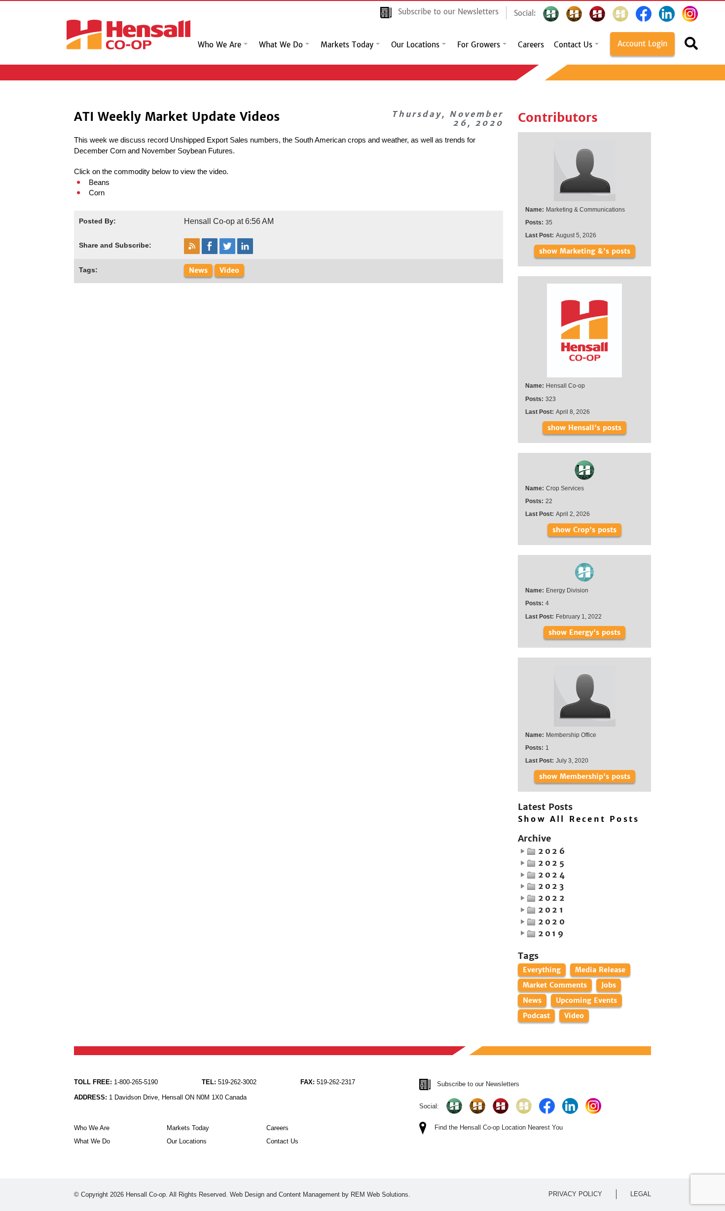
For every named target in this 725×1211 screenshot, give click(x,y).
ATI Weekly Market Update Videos (177, 116)
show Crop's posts (584, 529)
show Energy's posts (584, 632)
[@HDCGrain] (597, 14)
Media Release (600, 969)
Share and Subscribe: (115, 245)
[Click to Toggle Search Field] (691, 46)
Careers (531, 44)
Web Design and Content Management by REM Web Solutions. (320, 1194)
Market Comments (555, 985)
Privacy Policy (575, 1194)
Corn (97, 192)
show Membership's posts (584, 776)
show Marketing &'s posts (584, 251)
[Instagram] (690, 14)
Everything (542, 969)
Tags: (88, 270)
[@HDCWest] (620, 14)
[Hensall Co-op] (128, 32)
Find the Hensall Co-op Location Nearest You (499, 1127)
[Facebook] (644, 14)
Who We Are (219, 44)
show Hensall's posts (584, 427)
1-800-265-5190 (116, 1082)
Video (229, 270)
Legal (640, 1194)
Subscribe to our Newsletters (448, 11)
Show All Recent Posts (578, 819)
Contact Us (573, 44)
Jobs (608, 985)
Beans (99, 182)
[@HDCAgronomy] (551, 14)
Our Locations (415, 44)
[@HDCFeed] (574, 14)
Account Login (642, 43)
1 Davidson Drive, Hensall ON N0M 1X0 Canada (160, 1097)
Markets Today (347, 44)
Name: (534, 209)
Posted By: (97, 221)
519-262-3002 (229, 1082)
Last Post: (539, 235)
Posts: (534, 222)
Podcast (536, 1015)
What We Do (281, 44)
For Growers (478, 44)
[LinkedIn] (667, 14)
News (198, 270)
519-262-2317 (327, 1082)
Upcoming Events (586, 1000)
